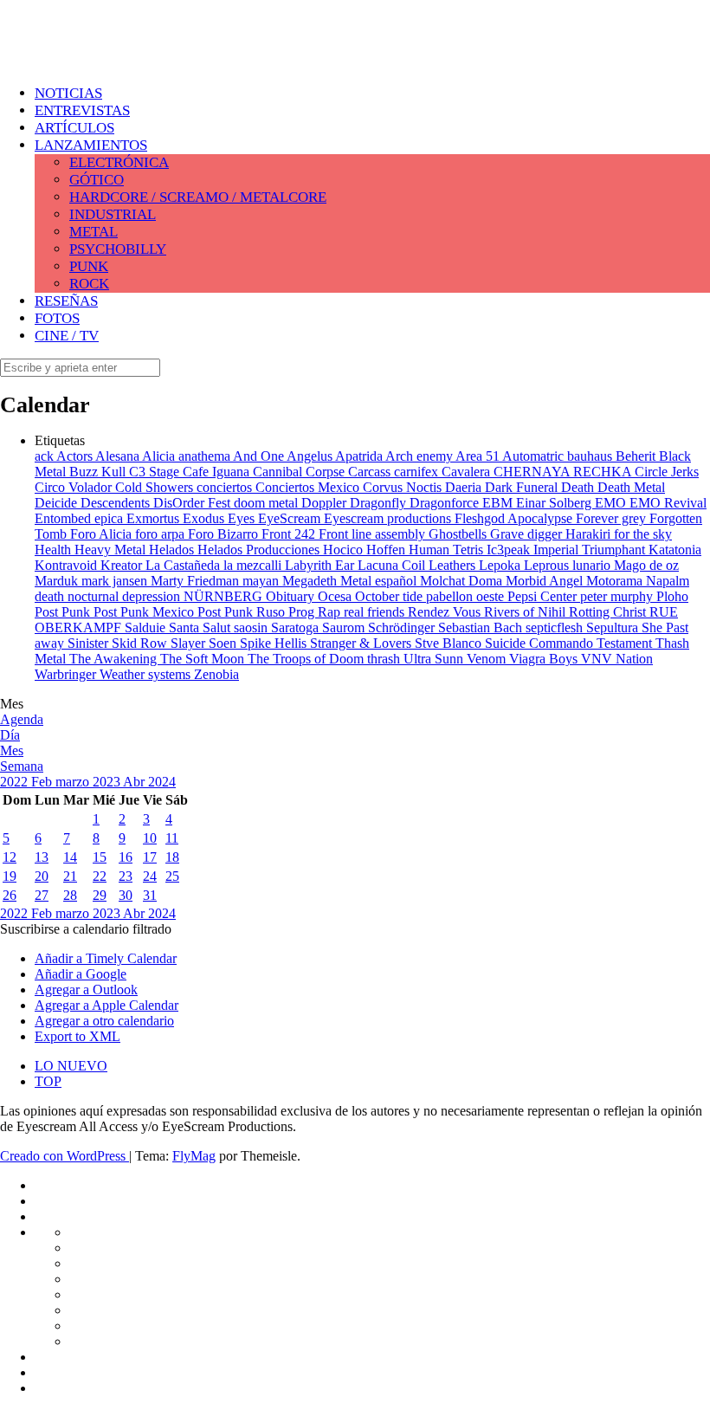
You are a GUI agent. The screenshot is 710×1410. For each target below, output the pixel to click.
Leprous (548, 565)
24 (150, 876)
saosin (252, 627)
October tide (390, 596)
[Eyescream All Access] (138, 54)
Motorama (616, 580)
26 (9, 895)
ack (45, 456)
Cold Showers (156, 487)
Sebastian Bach (482, 627)
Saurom (345, 627)
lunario (593, 565)
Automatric (534, 456)
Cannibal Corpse (300, 471)
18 (172, 857)
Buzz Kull (99, 471)
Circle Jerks (667, 471)
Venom (488, 658)
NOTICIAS (68, 93)
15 (99, 857)
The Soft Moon (204, 658)
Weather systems (147, 674)
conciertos (226, 487)
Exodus (205, 518)
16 (125, 857)
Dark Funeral (523, 487)
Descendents (117, 502)
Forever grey (612, 518)
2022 (15, 781)
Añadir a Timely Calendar (106, 958)
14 (70, 857)
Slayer (190, 643)
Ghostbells (459, 534)
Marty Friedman (196, 580)
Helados (173, 549)
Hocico (344, 549)
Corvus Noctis (404, 487)
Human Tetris (448, 549)
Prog (303, 612)
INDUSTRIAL (112, 214)
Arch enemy (420, 456)
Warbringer (67, 674)
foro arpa (161, 534)
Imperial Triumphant (591, 549)
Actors (75, 456)
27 (41, 895)
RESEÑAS (66, 301)
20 (41, 876)
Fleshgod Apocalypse (515, 518)
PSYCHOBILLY (117, 249)
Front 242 (290, 534)
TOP (48, 1081)
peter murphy (618, 596)
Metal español (380, 580)
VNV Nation (617, 658)
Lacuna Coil (393, 565)
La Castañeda (184, 565)
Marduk (58, 580)
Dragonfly (380, 502)
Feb (43, 781)
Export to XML (77, 1036)
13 (41, 857)
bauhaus (591, 456)
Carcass (371, 471)
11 (171, 838)
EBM (499, 502)
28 (70, 895)
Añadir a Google (80, 974)
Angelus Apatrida (336, 456)
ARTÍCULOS (74, 128)
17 (150, 857)
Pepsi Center (543, 596)
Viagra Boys (545, 658)
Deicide (58, 502)
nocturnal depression (126, 596)
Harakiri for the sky (618, 534)
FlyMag (194, 1155)
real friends (376, 612)
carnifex (418, 471)
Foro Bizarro (224, 534)
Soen (224, 643)
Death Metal (631, 487)
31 (150, 895)
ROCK (89, 283)
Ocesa (336, 596)
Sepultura (614, 627)
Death (579, 487)
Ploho (672, 596)
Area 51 (478, 456)
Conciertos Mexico (309, 487)
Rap (331, 612)
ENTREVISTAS (82, 110)
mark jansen (116, 580)
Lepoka (501, 565)
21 (70, 876)
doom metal (267, 502)
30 (125, 895)
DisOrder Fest (193, 502)
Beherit (637, 456)
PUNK (88, 266)
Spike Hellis (275, 643)
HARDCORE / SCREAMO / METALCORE (197, 197)
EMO (612, 502)
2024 (162, 781)
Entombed (64, 518)
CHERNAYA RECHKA (564, 471)
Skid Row (141, 643)
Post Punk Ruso (242, 612)
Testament (626, 643)
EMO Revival (668, 502)
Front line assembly (374, 534)
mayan (262, 580)
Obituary (292, 596)
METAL (93, 231)
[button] (85, 929)
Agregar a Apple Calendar (106, 1005)
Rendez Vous (446, 612)
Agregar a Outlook (86, 989)
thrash (385, 658)
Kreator (122, 565)
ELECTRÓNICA (119, 162)
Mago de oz (646, 565)
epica (110, 518)
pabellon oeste (466, 596)
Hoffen (387, 549)
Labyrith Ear (321, 565)
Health (54, 549)
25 (172, 876)
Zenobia (216, 674)
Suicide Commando (541, 643)
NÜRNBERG (225, 596)
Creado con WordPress (64, 1155)
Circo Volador (75, 487)
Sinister (90, 643)
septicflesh (556, 627)
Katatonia (675, 549)
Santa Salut (201, 627)
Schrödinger (403, 627)
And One (260, 456)
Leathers (454, 565)
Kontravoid (67, 565)
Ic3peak (510, 549)
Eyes (243, 518)
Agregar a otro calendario (104, 1020)
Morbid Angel (546, 580)
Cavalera (468, 471)
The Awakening (114, 658)
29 (99, 895)
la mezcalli (254, 565)
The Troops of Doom (307, 658)
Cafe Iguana (218, 471)
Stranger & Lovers (362, 643)
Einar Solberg (555, 502)
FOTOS (57, 318)
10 (150, 838)
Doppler (325, 502)
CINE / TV (67, 335)
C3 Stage (156, 471)
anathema (205, 456)
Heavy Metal (111, 549)
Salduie (147, 627)
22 (99, 876)
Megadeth (311, 580)
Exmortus (154, 518)
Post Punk (64, 612)
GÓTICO (96, 179)
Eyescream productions (389, 518)
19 (9, 876)
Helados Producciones (260, 549)
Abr (135, 781)
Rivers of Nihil (526, 612)
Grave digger (527, 534)
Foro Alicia (102, 534)
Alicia (160, 456)
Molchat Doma (463, 580)
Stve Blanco (450, 643)
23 (125, 876)
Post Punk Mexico (145, 612)
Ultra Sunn (435, 658)
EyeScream (291, 518)
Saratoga (296, 627)
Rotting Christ (609, 612)
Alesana (118, 456)
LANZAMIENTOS (91, 145)
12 (9, 857)
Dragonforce (446, 502)
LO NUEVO (71, 1065)
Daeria (465, 487)
